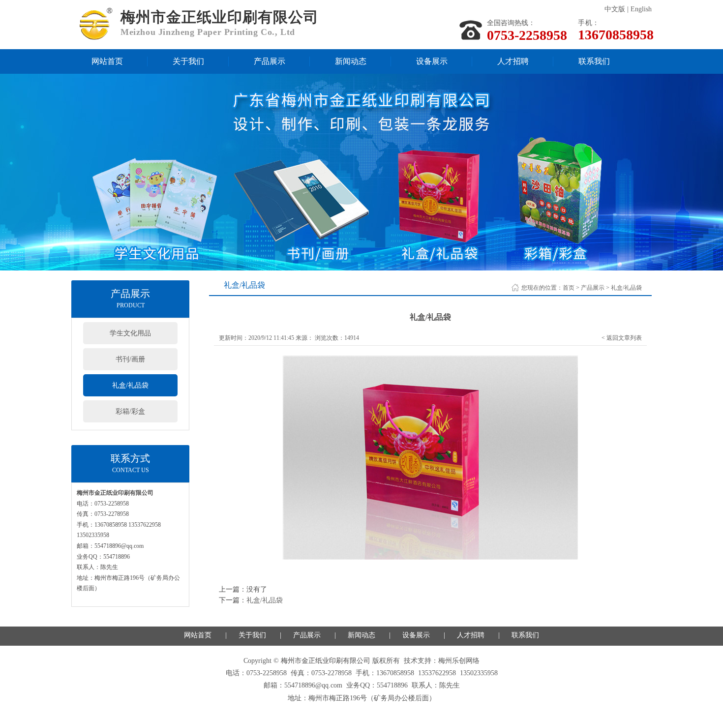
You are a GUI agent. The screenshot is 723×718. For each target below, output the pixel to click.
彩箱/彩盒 (130, 411)
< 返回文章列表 (622, 337)
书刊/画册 (130, 359)
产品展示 (269, 61)
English (641, 9)
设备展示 (432, 61)
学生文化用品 (130, 333)
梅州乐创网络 (459, 660)
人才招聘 (513, 61)
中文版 (614, 9)
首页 (568, 287)
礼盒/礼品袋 (130, 385)
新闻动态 (350, 61)
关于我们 (188, 61)
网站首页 (107, 61)
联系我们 (594, 61)
